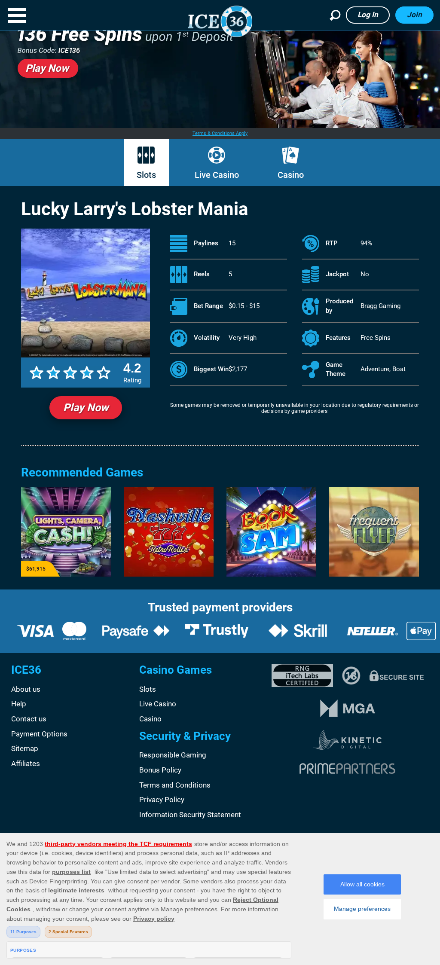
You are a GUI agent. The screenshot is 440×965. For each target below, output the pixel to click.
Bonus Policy (160, 770)
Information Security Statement (190, 814)
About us (25, 689)
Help (18, 703)
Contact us (28, 719)
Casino (291, 175)
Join (414, 14)
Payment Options (39, 734)
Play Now (85, 407)
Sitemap (24, 748)
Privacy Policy (161, 799)
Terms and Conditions (175, 785)
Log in (368, 14)
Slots (146, 175)
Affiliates (25, 763)
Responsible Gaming (172, 755)
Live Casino (217, 175)
